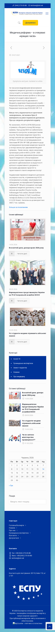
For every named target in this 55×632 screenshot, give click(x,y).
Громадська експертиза (23, 363)
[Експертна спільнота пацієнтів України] (27, 13)
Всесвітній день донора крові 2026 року (26, 248)
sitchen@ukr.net (37, 5)
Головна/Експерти (16, 525)
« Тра (11, 485)
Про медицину (19, 376)
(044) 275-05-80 (21, 5)
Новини (16, 372)
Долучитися (30, 23)
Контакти (13, 535)
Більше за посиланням (18, 207)
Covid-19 (16, 359)
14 (43, 469)
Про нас (12, 530)
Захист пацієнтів (20, 368)
